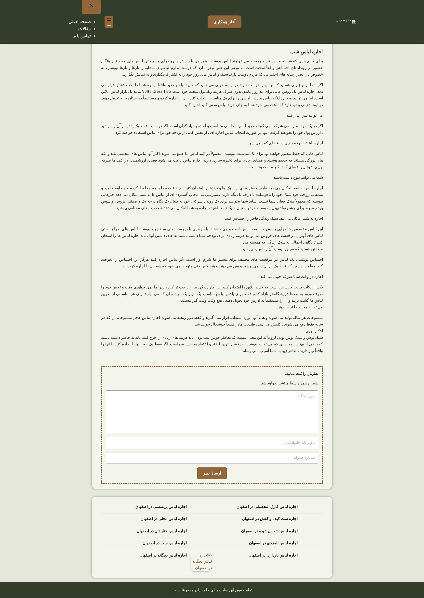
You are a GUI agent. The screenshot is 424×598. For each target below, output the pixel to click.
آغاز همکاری (224, 21)
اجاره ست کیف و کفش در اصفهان (270, 518)
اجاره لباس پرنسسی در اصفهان (161, 506)
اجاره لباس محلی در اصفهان (164, 518)
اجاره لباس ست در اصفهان (165, 543)
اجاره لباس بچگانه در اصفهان (163, 555)
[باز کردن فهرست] (109, 22)
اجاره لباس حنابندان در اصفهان (162, 531)
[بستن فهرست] (91, 7)
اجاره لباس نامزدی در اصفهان (273, 543)
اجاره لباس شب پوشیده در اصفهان (269, 531)
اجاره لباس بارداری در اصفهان (273, 555)
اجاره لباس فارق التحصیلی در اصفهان (267, 506)
